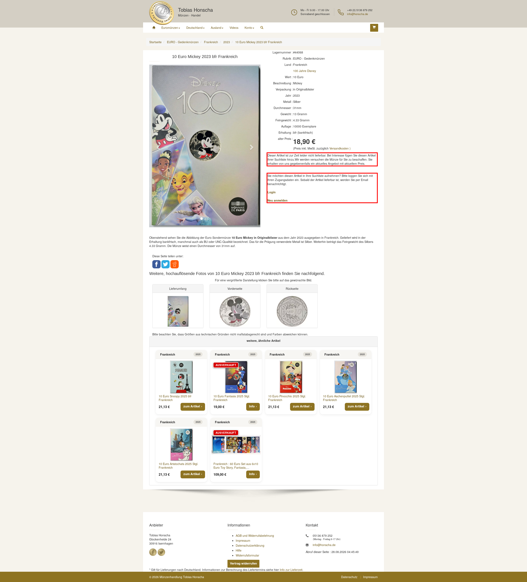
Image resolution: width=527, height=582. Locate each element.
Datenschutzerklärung (250, 545)
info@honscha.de (357, 14)
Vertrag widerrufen (243, 563)
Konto (248, 28)
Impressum (243, 540)
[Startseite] (153, 27)
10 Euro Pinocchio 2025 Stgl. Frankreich (287, 398)
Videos (234, 28)
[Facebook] (153, 552)
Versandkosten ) (340, 148)
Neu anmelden (277, 200)
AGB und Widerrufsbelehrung (255, 535)
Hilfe (238, 550)
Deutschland (194, 28)
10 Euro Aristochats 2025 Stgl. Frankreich (178, 466)
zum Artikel (191, 406)
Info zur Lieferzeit (291, 570)
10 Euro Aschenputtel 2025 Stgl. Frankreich (344, 398)
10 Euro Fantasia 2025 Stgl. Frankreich (231, 398)
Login (271, 192)
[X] (161, 552)
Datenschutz (349, 577)
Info (252, 406)
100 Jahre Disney (304, 71)
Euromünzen (169, 28)
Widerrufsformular (247, 555)
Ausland (216, 28)
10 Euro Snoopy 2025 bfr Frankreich (175, 398)
